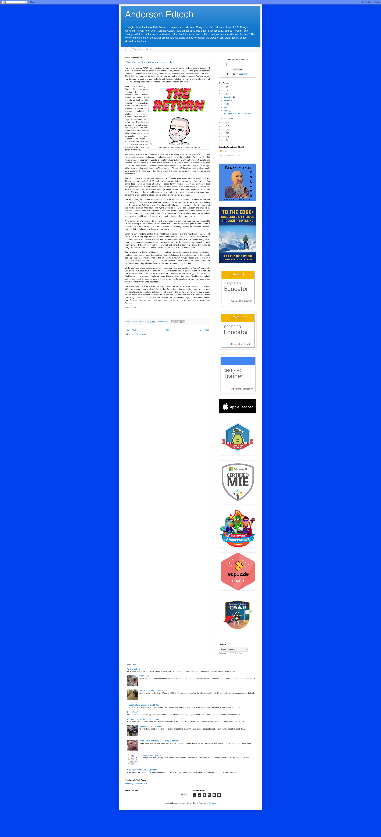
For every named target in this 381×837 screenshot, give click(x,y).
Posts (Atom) (141, 334)
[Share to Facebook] (180, 321)
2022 (223, 90)
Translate (238, 653)
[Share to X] (177, 321)
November (228, 97)
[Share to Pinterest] (183, 321)
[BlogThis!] (175, 321)
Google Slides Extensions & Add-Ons (144, 705)
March (226, 111)
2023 (223, 87)
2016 (223, 137)
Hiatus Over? (132, 712)
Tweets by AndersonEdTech (136, 784)
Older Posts (204, 330)
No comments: (162, 322)
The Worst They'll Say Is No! (150, 755)
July (225, 104)
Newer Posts (131, 330)
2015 (223, 140)
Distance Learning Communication (153, 691)
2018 (223, 130)
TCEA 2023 (144, 676)
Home (125, 49)
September (228, 100)
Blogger (212, 803)
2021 (223, 94)
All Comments (228, 156)
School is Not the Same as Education (142, 770)
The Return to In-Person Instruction (150, 62)
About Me (137, 49)
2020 (223, 123)
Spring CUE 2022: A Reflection (151, 726)
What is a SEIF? (133, 669)
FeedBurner (243, 74)
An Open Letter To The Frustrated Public (143, 719)
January (227, 118)
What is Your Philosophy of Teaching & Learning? (159, 741)
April (226, 107)
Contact (150, 49)
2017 (223, 133)
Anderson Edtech (159, 14)
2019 (223, 126)
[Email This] (172, 321)
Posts (224, 151)
